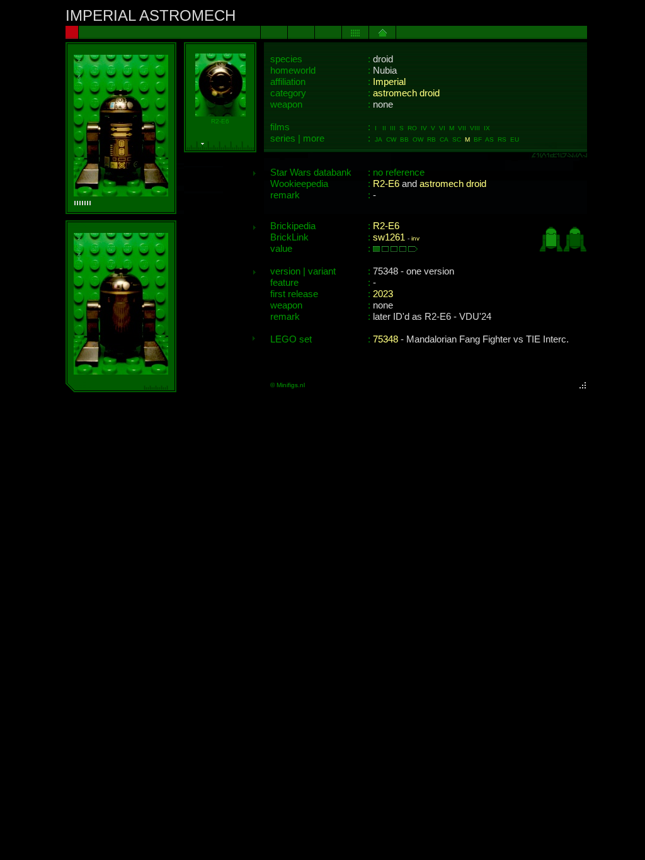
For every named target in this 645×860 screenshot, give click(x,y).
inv (415, 238)
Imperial (389, 82)
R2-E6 (386, 184)
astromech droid (406, 93)
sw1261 (389, 237)
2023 (383, 294)
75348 (385, 339)
